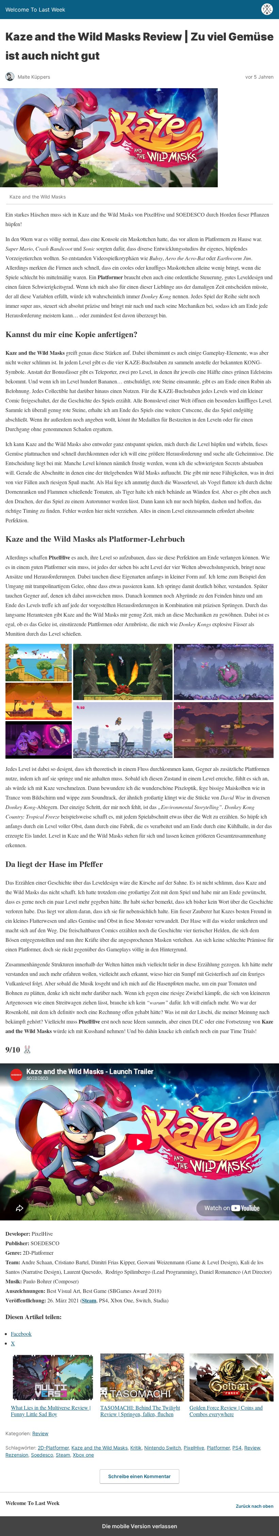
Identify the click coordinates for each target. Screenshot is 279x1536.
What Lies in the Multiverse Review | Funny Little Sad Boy (51, 1410)
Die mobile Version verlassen (139, 1526)
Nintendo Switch (162, 1448)
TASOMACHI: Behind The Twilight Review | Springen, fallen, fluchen (140, 1410)
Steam (89, 1300)
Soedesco (42, 1455)
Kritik (136, 1448)
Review (40, 1433)
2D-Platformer (53, 1448)
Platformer (218, 1448)
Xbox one (83, 1455)
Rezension (16, 1455)
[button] (38, 662)
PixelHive (194, 1448)
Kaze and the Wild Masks (99, 1448)
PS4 (237, 1448)
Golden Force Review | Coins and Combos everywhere (226, 1410)
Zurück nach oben (255, 1506)
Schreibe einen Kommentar (139, 1476)
